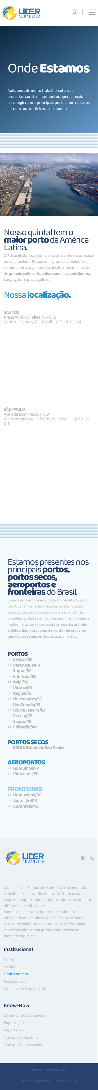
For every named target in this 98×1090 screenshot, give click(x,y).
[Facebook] (82, 857)
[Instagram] (92, 857)
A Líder (10, 967)
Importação (14, 1031)
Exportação (14, 1023)
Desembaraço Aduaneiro (25, 1016)
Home (9, 960)
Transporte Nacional (21, 1038)
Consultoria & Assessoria (25, 989)
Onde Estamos (16, 975)
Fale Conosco (15, 982)
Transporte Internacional (25, 1046)
